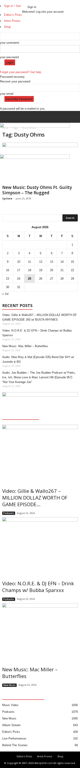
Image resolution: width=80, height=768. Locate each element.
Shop (60, 756)
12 (40, 261)
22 (72, 270)
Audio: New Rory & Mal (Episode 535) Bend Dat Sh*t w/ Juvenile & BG (38, 359)
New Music (9, 685)
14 (62, 261)
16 (7, 270)
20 (51, 270)
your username (9, 42)
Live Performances (14, 738)
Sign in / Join (12, 6)
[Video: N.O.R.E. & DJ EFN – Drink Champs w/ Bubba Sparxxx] (40, 545)
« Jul (5, 293)
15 (72, 261)
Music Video (10, 705)
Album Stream (11, 725)
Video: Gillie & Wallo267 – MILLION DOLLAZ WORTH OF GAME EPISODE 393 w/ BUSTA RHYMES (39, 317)
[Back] (28, 2)
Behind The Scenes (15, 745)
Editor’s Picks (24, 756)
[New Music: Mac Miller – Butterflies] (40, 631)
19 (40, 270)
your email (6, 93)
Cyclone (7, 198)
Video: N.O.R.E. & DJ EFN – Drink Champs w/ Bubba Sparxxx (37, 333)
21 (62, 270)
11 (29, 261)
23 (7, 278)
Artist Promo (44, 756)
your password (9, 57)
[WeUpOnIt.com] (40, 170)
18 (29, 270)
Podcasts (8, 513)
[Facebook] (23, 3)
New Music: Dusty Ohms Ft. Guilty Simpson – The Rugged (37, 190)
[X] (26, 3)
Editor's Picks (11, 731)
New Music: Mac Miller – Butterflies (25, 346)
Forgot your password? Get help (20, 72)
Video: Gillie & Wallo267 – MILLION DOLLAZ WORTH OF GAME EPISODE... (34, 497)
